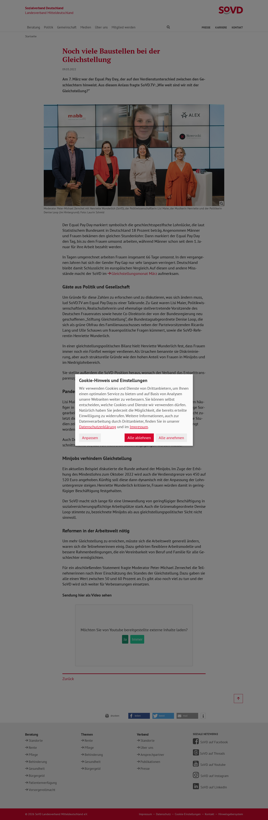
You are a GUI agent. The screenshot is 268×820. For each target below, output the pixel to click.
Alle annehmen (171, 437)
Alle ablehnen (139, 437)
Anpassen (90, 437)
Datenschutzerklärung (97, 426)
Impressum (139, 426)
